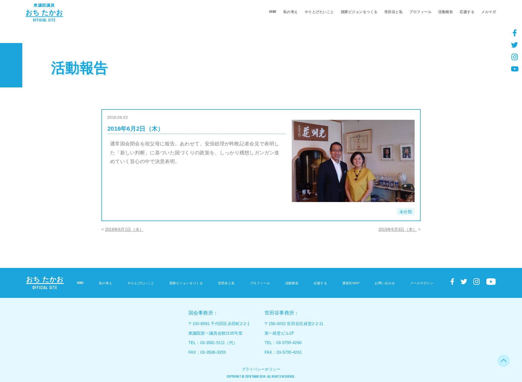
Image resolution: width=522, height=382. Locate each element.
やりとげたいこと (319, 12)
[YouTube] (514, 68)
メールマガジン (421, 283)
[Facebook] (514, 32)
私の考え (290, 12)
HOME (272, 12)
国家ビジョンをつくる (359, 12)
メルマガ (488, 12)
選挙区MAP (351, 283)
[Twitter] (514, 44)
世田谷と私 (393, 12)
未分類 (405, 211)
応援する (467, 12)
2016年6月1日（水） (124, 229)
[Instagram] (514, 56)
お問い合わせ (385, 283)
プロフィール (420, 12)
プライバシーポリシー (261, 369)
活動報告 (445, 12)
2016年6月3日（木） (397, 229)
